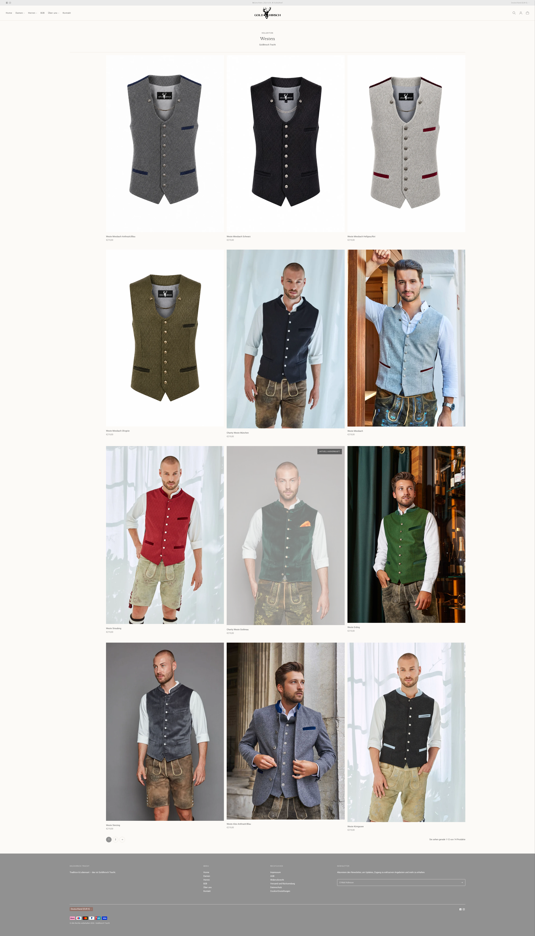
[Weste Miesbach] (406, 338)
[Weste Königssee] (406, 732)
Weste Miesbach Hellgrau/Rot (361, 236)
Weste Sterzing (113, 825)
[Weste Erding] (406, 534)
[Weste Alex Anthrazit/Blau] (286, 731)
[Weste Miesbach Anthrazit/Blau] (165, 143)
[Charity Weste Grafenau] (286, 535)
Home (9, 13)
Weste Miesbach (355, 431)
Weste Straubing (113, 628)
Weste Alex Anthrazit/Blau (239, 824)
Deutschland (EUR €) (519, 3)
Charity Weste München (238, 433)
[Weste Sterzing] (165, 732)
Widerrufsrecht (277, 880)
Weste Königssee (355, 826)
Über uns (52, 13)
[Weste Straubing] (165, 535)
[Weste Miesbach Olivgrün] (165, 338)
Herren (31, 13)
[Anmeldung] (521, 13)
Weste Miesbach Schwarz (239, 236)
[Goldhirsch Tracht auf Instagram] (10, 3)
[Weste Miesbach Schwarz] (286, 143)
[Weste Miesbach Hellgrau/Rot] (406, 143)
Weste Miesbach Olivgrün (118, 431)
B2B (43, 13)
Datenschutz (276, 887)
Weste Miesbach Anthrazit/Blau (120, 236)
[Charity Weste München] (286, 339)
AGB (272, 876)
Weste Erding (353, 627)
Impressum (275, 872)
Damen (19, 13)
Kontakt (67, 13)
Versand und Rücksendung (282, 883)
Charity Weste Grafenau (238, 629)
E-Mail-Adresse (346, 879)
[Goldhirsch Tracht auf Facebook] (7, 3)
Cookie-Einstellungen (280, 891)
